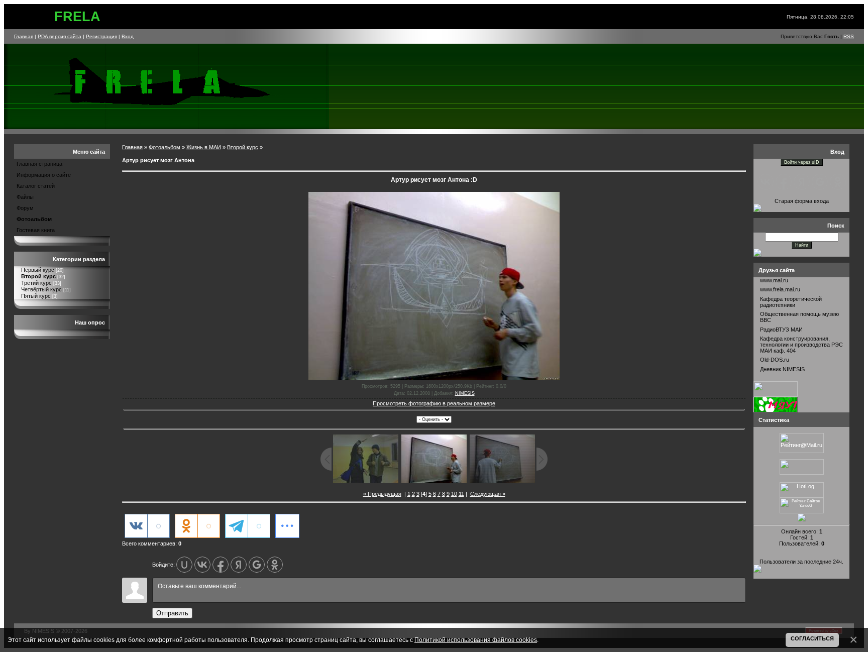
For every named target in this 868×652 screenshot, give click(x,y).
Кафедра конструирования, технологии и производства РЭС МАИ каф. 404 (801, 345)
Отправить (172, 613)
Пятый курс (36, 296)
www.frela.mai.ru (780, 289)
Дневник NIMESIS (782, 369)
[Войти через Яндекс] (239, 565)
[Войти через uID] (184, 565)
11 (461, 494)
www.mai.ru (774, 280)
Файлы (25, 197)
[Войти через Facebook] (220, 565)
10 (454, 494)
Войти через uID (801, 162)
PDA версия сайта (59, 36)
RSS (848, 36)
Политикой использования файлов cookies (475, 639)
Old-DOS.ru (774, 360)
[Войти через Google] (257, 565)
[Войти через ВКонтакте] (202, 565)
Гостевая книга (36, 230)
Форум (25, 208)
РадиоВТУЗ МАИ (781, 330)
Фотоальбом (34, 219)
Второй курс (38, 276)
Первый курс (37, 270)
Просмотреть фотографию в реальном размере (434, 403)
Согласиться (812, 638)
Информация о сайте (44, 175)
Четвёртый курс (41, 289)
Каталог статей (36, 186)
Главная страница (39, 164)
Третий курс (36, 283)
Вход (128, 36)
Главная (23, 36)
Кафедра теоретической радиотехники (791, 302)
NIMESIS (465, 393)
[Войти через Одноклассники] (275, 565)
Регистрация (101, 36)
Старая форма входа (802, 201)
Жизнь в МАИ (203, 147)
